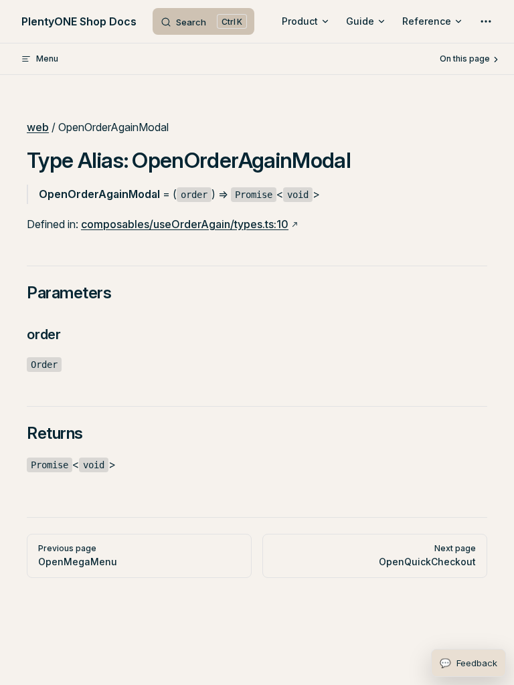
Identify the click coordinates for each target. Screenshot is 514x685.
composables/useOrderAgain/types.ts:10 (184, 224)
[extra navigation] (486, 21)
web (38, 127)
